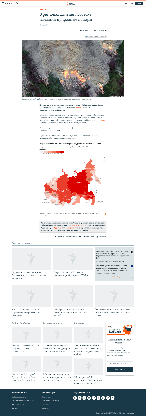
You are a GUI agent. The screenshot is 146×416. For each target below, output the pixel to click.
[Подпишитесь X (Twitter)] (84, 398)
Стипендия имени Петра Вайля (23, 401)
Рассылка (45, 404)
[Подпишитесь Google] (75, 398)
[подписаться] (112, 398)
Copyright (45, 408)
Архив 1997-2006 (18, 404)
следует (79, 108)
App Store (58, 228)
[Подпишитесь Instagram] (98, 398)
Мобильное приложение (20, 397)
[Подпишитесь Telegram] (94, 398)
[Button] (85, 30)
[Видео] (126, 3)
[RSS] (103, 398)
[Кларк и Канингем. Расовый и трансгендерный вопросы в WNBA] (73, 259)
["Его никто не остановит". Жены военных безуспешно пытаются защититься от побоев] (88, 335)
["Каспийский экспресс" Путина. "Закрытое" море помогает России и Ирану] (26, 364)
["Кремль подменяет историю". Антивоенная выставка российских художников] (31, 259)
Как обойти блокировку (50, 401)
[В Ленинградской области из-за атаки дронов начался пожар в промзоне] (57, 364)
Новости (43, 10)
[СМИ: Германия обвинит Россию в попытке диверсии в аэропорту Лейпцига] (57, 335)
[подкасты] (132, 3)
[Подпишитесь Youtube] (89, 398)
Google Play (71, 228)
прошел (102, 120)
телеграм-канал (77, 225)
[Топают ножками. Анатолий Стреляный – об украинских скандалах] (31, 296)
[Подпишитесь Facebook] (79, 398)
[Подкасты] (108, 398)
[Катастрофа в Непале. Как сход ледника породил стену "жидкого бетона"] (73, 296)
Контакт (15, 408)
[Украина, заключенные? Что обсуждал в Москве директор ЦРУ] (26, 335)
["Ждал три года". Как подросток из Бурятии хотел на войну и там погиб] (88, 366)
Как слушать (46, 397)
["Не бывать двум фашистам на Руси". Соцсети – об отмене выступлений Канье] (114, 296)
